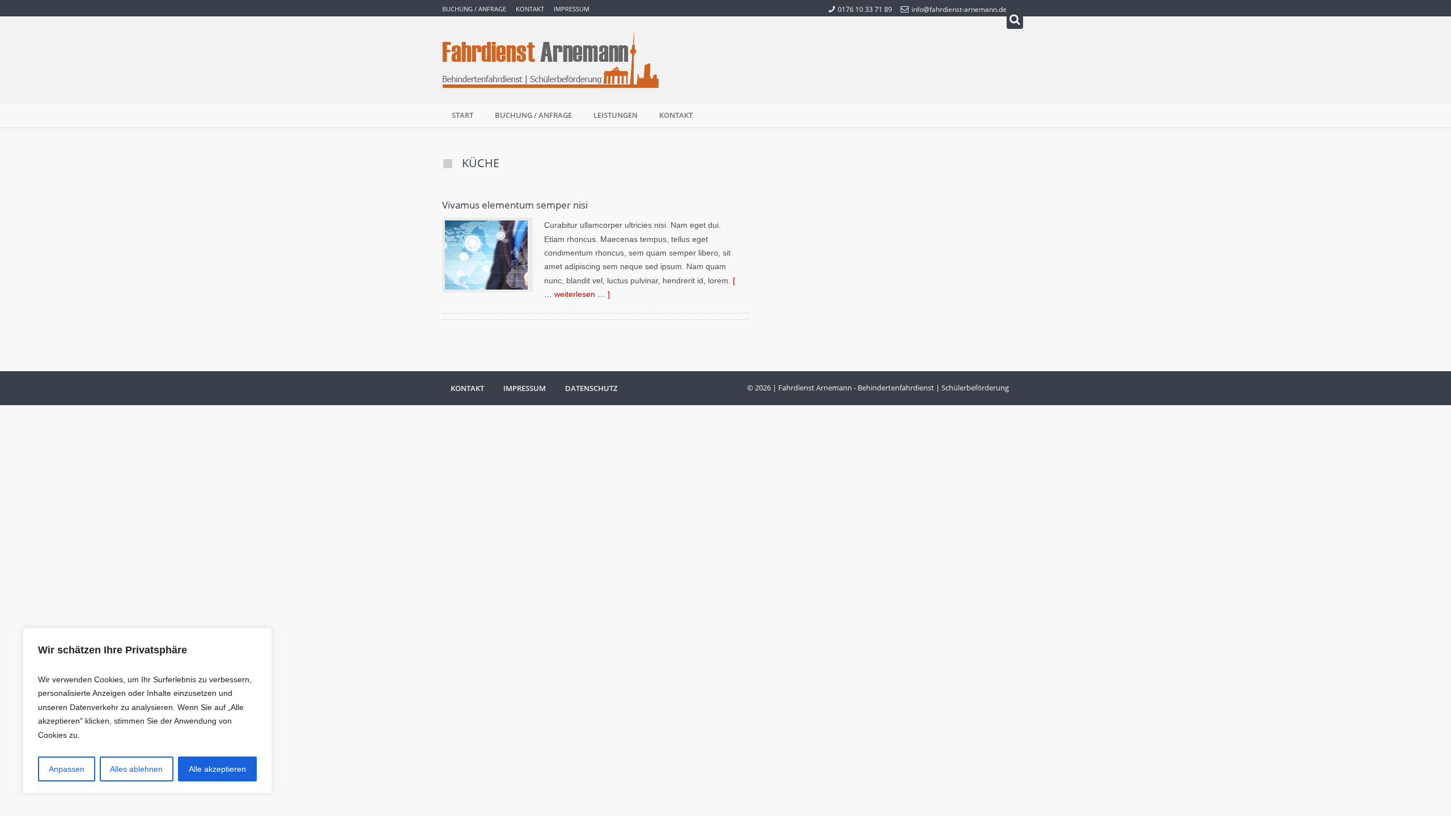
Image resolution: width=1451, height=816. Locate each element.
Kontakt (530, 9)
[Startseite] (550, 60)
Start (462, 115)
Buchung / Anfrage (474, 9)
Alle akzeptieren (217, 769)
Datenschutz (591, 388)
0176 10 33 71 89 (865, 9)
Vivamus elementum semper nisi (515, 204)
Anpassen (66, 769)
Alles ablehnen (136, 769)
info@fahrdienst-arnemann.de (959, 9)
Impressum (571, 9)
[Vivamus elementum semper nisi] (487, 255)
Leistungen (615, 115)
